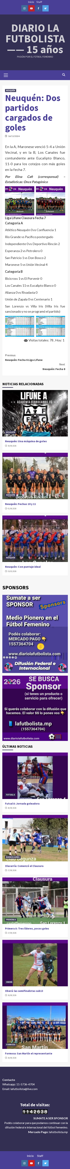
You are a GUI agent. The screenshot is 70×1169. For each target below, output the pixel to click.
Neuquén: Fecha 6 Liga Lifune (24, 357)
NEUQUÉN (10, 90)
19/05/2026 (12, 571)
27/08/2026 (12, 870)
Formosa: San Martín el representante (28, 1053)
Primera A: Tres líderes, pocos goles (27, 928)
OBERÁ (9, 982)
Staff (39, 1)
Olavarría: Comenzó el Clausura (24, 866)
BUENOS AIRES (13, 857)
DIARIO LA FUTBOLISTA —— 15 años (35, 38)
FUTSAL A (10, 794)
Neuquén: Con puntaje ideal (23, 566)
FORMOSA (10, 1044)
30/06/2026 (12, 446)
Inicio (31, 1)
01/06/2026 (12, 508)
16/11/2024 (14, 136)
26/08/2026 (12, 995)
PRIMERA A (11, 919)
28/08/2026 (12, 808)
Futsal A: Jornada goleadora (22, 803)
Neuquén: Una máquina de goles (26, 441)
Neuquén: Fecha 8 (54, 366)
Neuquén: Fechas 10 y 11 (20, 504)
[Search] (64, 74)
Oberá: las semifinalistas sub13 (24, 991)
